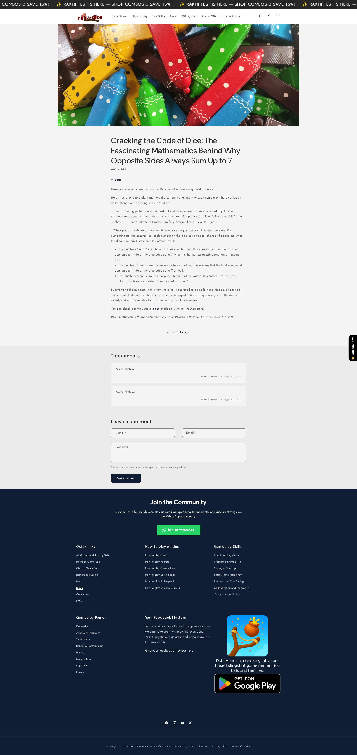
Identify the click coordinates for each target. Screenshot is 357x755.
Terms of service (200, 746)
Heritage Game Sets (88, 562)
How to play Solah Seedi (160, 575)
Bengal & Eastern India (89, 646)
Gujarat (80, 652)
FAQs (79, 601)
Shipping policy (219, 746)
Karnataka (82, 626)
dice (182, 189)
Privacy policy (181, 746)
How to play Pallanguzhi (159, 581)
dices (156, 308)
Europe (80, 672)
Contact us (82, 594)
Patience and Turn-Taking (229, 581)
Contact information (240, 746)
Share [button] (118, 179)
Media (80, 581)
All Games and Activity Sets (92, 555)
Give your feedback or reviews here (169, 650)
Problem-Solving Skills (227, 562)
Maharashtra (83, 659)
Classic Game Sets (87, 568)
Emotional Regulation (226, 555)
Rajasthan (82, 665)
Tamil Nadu (83, 639)
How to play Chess (156, 555)
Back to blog (181, 332)
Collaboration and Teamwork (231, 588)
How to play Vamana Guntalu (162, 588)
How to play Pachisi (157, 562)
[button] (120, 16)
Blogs (79, 588)
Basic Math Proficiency (228, 575)
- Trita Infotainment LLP (140, 746)
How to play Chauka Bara (160, 568)
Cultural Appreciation (227, 594)
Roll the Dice (121, 746)
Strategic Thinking (225, 568)
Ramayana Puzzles (87, 575)
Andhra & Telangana (88, 633)
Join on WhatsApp (181, 529)
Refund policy (163, 746)
